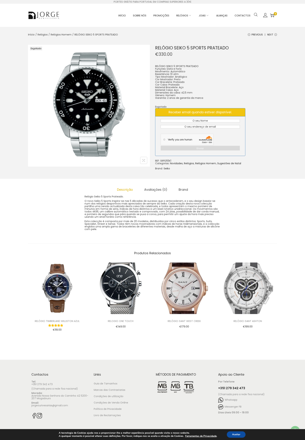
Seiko (167, 168)
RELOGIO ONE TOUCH (120, 321)
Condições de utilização (108, 396)
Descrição (125, 189)
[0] (272, 15)
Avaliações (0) (155, 189)
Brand (183, 189)
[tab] (125, 189)
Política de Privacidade (108, 409)
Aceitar (236, 434)
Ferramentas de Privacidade (201, 436)
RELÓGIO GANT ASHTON (248, 321)
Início (31, 34)
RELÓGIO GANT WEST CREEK (184, 321)
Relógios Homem (61, 34)
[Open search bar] (256, 10)
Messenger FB (232, 406)
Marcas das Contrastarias (109, 390)
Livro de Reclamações (107, 415)
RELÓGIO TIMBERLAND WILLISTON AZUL (57, 321)
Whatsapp (230, 400)
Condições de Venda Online (111, 402)
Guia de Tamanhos (105, 383)
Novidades (176, 163)
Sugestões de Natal (229, 163)
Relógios (43, 34)
